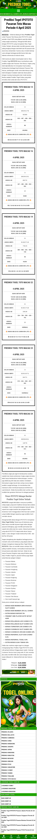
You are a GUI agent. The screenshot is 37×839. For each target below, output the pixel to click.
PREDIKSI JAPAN (6, 749)
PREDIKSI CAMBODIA (7, 738)
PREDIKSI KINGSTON (7, 755)
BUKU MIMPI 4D (6, 804)
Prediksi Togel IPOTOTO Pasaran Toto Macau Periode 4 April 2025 (18, 24)
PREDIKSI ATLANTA (7, 732)
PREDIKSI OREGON (7, 761)
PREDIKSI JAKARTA (7, 746)
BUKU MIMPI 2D (6, 798)
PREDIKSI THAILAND (7, 776)
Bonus (3, 837)
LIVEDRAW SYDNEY (7, 785)
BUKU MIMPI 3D (6, 801)
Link (26, 837)
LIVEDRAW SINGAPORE (8, 788)
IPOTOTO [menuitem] (5, 34)
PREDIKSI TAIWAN (6, 773)
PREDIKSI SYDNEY (7, 770)
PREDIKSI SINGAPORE (8, 767)
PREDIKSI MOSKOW (7, 758)
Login (11, 837)
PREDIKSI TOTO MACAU (8, 779)
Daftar (18, 837)
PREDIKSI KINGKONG (7, 752)
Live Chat (33, 837)
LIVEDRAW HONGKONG (8, 791)
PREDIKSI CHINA (6, 741)
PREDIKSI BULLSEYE (7, 735)
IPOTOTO (6, 31)
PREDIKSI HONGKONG (8, 743)
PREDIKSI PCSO (6, 764)
